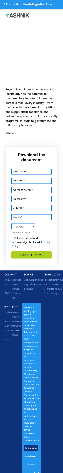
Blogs (7, 321)
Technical (35, 280)
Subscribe (31, 448)
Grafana (47, 289)
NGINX (54, 284)
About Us (7, 282)
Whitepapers (16, 321)
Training (28, 289)
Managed (35, 284)
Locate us (32, 464)
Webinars (8, 312)
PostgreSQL (47, 280)
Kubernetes (55, 280)
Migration (28, 284)
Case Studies (16, 315)
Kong (54, 293)
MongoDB (55, 289)
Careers (16, 280)
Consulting (28, 280)
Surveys (16, 326)
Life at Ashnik (15, 287)
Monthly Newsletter (8, 328)
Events (8, 339)
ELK (45, 284)
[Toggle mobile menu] (57, 15)
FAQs (7, 293)
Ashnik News (15, 333)
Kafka (47, 293)
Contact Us (16, 295)
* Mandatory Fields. (21, 232)
